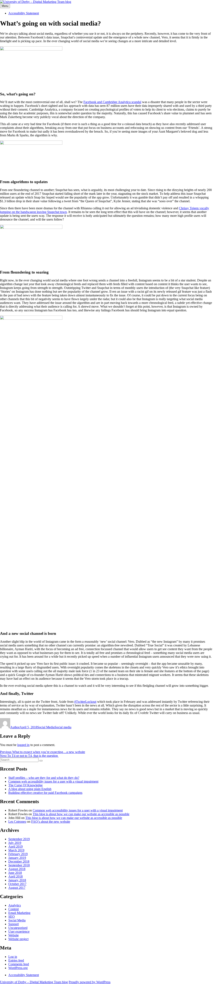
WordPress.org (18, 968)
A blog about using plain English (29, 789)
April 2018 (15, 876)
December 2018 (18, 861)
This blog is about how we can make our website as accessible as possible (81, 814)
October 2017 (17, 884)
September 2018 (19, 865)
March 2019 (16, 850)
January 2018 (17, 880)
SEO (11, 916)
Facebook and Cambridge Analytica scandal (112, 102)
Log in (12, 956)
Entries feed (16, 960)
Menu (5, 5)
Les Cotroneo (17, 821)
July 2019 (14, 843)
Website (13, 935)
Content (13, 909)
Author (15, 727)
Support (13, 924)
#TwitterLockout (85, 701)
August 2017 (16, 887)
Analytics (14, 905)
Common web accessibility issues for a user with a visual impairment (53, 781)
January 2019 (17, 857)
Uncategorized (17, 928)
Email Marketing (19, 913)
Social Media (45, 727)
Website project (18, 939)
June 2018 (15, 872)
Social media (62, 727)
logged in (23, 745)
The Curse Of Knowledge (25, 785)
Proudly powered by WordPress (89, 982)
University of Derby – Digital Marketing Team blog (34, 982)
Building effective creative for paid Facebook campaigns (45, 792)
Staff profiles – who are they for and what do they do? (43, 777)
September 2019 (19, 839)
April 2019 (15, 846)
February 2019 (18, 854)
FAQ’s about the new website (50, 821)
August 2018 (16, 869)
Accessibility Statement (23, 13)
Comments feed (18, 964)
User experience (19, 931)
